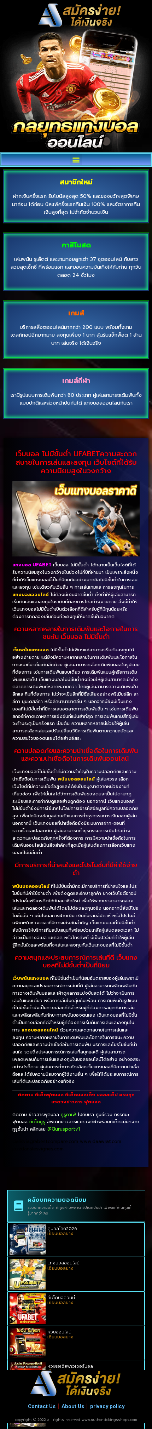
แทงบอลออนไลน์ (63, 1263)
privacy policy (107, 1406)
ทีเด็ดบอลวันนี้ (61, 1297)
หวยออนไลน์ (59, 1332)
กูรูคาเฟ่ (68, 1114)
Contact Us (41, 1406)
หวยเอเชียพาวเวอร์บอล (70, 1366)
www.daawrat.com (100, 1141)
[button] (76, 159)
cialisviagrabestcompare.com (45, 1141)
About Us (73, 1406)
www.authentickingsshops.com (109, 1419)
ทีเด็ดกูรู (37, 1121)
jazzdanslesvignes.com (38, 1148)
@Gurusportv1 (63, 1129)
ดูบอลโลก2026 (62, 1228)
